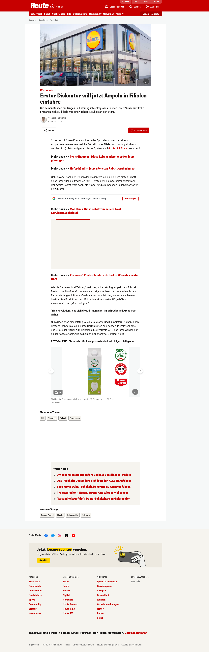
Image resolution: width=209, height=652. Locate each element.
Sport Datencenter (107, 581)
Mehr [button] (118, 13)
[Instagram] (59, 535)
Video (146, 13)
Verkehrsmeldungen (108, 604)
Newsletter (35, 613)
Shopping (52, 418)
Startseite (32, 20)
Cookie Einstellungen (131, 644)
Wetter (33, 608)
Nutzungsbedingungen (108, 644)
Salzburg (86, 515)
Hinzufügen (130, 198)
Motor (100, 608)
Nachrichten (43, 20)
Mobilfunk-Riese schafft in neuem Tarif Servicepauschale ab (86, 211)
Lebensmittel (72, 515)
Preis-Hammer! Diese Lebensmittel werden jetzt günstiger (92, 158)
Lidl (42, 418)
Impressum (34, 644)
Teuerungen (75, 418)
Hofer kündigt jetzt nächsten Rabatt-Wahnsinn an (102, 169)
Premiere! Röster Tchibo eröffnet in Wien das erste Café (94, 277)
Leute (66, 586)
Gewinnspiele (104, 586)
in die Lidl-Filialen (118, 148)
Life (69, 13)
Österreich (36, 13)
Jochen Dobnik (59, 118)
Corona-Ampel (47, 515)
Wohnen (101, 599)
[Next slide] (140, 371)
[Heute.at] (39, 5)
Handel (60, 515)
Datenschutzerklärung (83, 644)
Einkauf (63, 418)
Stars (66, 581)
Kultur (66, 590)
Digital (66, 595)
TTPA (67, 644)
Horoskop (68, 599)
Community (95, 13)
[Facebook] (46, 535)
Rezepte (101, 590)
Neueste (155, 13)
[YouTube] (73, 535)
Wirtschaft (54, 20)
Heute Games (70, 604)
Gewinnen (108, 13)
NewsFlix (135, 581)
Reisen (100, 613)
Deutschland (35, 590)
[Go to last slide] (51, 371)
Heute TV (68, 613)
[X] (53, 535)
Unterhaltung (80, 13)
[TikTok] (66, 535)
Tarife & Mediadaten (52, 644)
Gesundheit (103, 595)
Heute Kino (69, 608)
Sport (47, 13)
